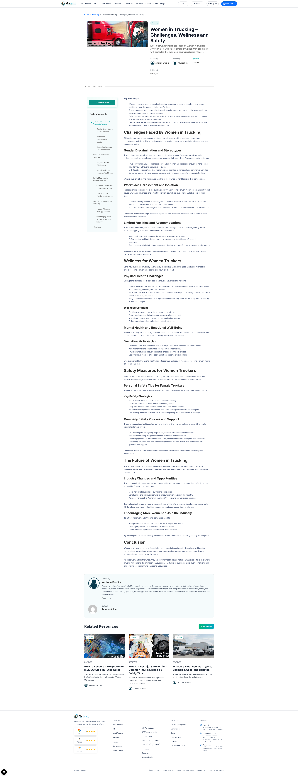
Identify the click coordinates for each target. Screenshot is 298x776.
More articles (206, 626)
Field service (176, 737)
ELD (95, 4)
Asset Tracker (106, 4)
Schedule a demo (102, 102)
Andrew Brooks (162, 63)
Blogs (162, 4)
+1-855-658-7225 (209, 733)
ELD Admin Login (148, 728)
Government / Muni (178, 746)
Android (156, 740)
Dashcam (118, 4)
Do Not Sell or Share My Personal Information (203, 770)
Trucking (95, 15)
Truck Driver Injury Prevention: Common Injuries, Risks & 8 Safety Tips (148, 670)
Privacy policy (153, 770)
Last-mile (174, 741)
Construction (175, 729)
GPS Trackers (86, 4)
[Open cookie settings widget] (4, 772)
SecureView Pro (152, 4)
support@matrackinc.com (212, 725)
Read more (106, 598)
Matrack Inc (109, 609)
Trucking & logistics (178, 725)
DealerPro (129, 4)
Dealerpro (145, 753)
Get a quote (212, 4)
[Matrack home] (68, 4)
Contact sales (118, 750)
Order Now (229, 4)
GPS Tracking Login (149, 732)
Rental (173, 733)
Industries (139, 4)
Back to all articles (95, 86)
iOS (149, 740)
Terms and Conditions (172, 770)
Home (86, 15)
